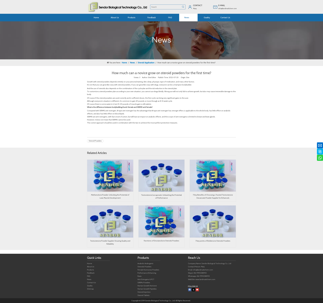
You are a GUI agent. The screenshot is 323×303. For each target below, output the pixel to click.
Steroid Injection (144, 292)
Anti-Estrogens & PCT (146, 279)
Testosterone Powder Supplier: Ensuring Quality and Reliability (110, 242)
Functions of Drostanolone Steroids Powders (161, 241)
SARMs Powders (144, 282)
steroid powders (103, 82)
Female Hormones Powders (148, 270)
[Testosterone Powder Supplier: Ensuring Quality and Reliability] (110, 221)
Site (187, 77)
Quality (89, 286)
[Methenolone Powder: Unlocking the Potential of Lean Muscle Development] (110, 176)
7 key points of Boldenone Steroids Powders (212, 241)
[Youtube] (197, 289)
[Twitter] (193, 289)
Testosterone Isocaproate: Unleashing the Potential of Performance (161, 196)
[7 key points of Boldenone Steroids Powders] (213, 221)
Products (90, 270)
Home (89, 263)
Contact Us (91, 282)
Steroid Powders (95, 141)
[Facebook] (189, 289)
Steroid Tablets (144, 295)
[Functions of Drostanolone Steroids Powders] (162, 221)
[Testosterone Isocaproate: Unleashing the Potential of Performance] (162, 176)
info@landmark (223, 8)
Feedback (90, 273)
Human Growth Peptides (147, 289)
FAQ (88, 276)
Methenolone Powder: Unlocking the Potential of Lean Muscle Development (110, 196)
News (89, 279)
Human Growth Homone (147, 286)
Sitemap (90, 289)
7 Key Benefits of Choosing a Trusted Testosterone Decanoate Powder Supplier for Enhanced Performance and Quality (213, 197)
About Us (90, 266)
